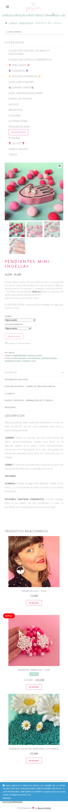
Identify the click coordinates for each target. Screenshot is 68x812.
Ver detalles (34, 603)
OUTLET (16, 143)
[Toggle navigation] (7, 7)
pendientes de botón (49, 358)
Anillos (14, 104)
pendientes (26, 361)
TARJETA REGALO (18, 149)
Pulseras (14, 138)
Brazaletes (16, 110)
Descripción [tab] (11, 373)
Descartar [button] (7, 798)
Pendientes (26, 23)
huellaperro (22, 358)
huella (14, 358)
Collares (15, 115)
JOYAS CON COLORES (21, 82)
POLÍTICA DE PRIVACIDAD (12, 802)
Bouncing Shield (44, 808)
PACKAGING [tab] (10, 407)
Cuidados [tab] (10, 394)
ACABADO (8, 316)
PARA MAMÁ (19, 65)
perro (34, 361)
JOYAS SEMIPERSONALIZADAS (26, 93)
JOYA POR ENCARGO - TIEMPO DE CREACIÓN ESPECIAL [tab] (30, 387)
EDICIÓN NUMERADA (24, 76)
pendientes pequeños (13, 361)
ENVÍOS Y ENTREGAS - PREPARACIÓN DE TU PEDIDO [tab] (29, 401)
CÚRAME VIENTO (21, 87)
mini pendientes (34, 358)
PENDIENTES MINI (19, 127)
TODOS (13, 154)
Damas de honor (20, 98)
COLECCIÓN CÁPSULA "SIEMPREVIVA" (30, 59)
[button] (60, 166)
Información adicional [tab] (16, 380)
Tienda (13, 23)
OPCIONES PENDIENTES (13, 324)
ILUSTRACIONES (18, 121)
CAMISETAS (18, 71)
